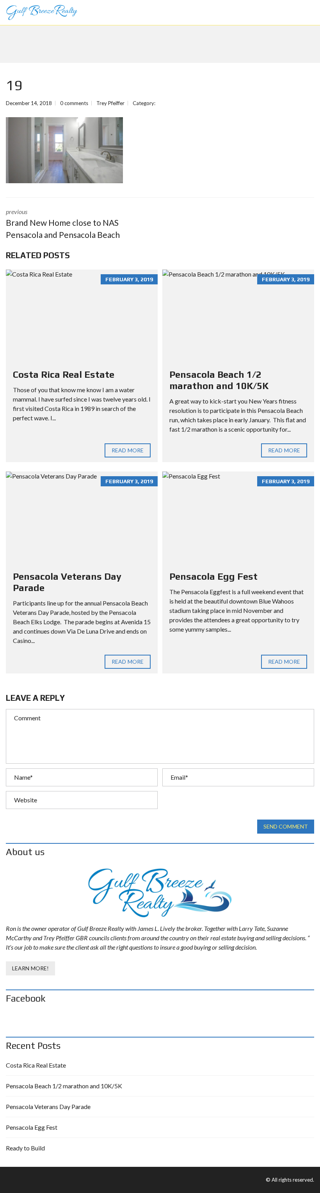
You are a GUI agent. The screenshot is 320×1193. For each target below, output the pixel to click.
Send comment (285, 826)
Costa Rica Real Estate (63, 374)
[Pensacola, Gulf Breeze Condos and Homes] (38, 12)
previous (63, 224)
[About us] (160, 893)
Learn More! (30, 968)
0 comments (74, 103)
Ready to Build (25, 1148)
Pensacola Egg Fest (213, 576)
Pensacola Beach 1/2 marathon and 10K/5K (218, 380)
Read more (128, 450)
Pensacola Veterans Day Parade (48, 1106)
